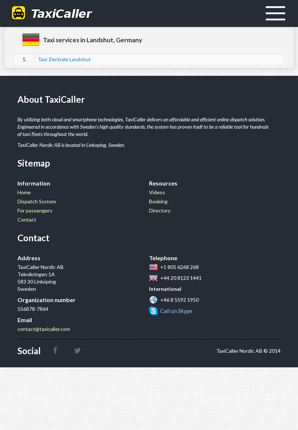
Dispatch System (36, 201)
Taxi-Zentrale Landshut (64, 59)
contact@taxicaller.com (43, 329)
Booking (158, 201)
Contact (26, 219)
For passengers (34, 210)
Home (24, 192)
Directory (159, 210)
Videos (157, 192)
